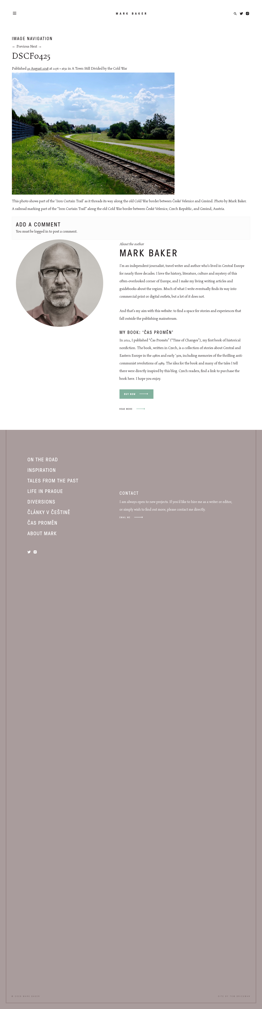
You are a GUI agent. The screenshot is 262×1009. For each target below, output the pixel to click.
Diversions (41, 501)
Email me (124, 517)
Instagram (247, 13)
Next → (36, 47)
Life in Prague (45, 490)
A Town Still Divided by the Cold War (99, 69)
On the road (42, 459)
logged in (41, 232)
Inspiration (41, 469)
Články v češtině (48, 512)
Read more (126, 408)
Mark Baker (132, 13)
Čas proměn (42, 522)
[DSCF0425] (93, 194)
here (131, 379)
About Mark (42, 533)
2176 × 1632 (60, 69)
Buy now (130, 394)
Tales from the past (52, 480)
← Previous (20, 47)
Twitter (241, 13)
